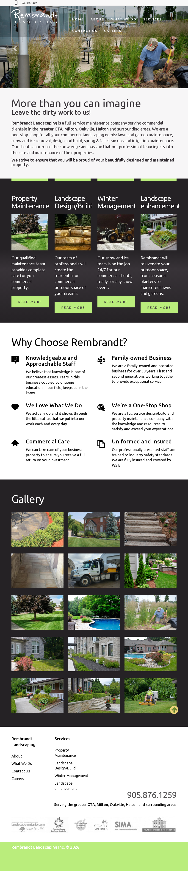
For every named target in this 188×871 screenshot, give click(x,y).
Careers (112, 31)
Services (152, 19)
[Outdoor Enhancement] (37, 695)
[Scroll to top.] (174, 712)
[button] (14, 47)
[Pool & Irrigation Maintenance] (150, 654)
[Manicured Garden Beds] (150, 570)
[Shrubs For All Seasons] (37, 654)
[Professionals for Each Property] (150, 695)
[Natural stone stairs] (150, 529)
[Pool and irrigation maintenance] (94, 612)
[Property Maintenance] (94, 529)
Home (78, 19)
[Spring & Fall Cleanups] (150, 612)
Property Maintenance (65, 753)
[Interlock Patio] (37, 529)
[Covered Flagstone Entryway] (37, 570)
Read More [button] (30, 302)
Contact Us (84, 31)
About (97, 19)
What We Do (123, 19)
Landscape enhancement (66, 786)
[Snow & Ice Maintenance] (94, 570)
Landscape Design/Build (65, 765)
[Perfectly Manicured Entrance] (94, 695)
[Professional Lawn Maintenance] (37, 612)
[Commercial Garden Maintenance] (94, 654)
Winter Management (71, 776)
